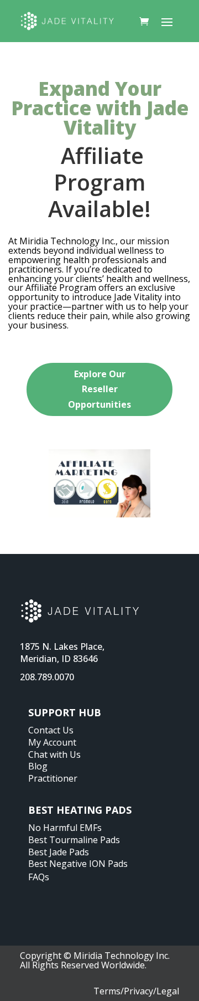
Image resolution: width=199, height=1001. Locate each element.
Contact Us (51, 730)
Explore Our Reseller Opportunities (99, 389)
